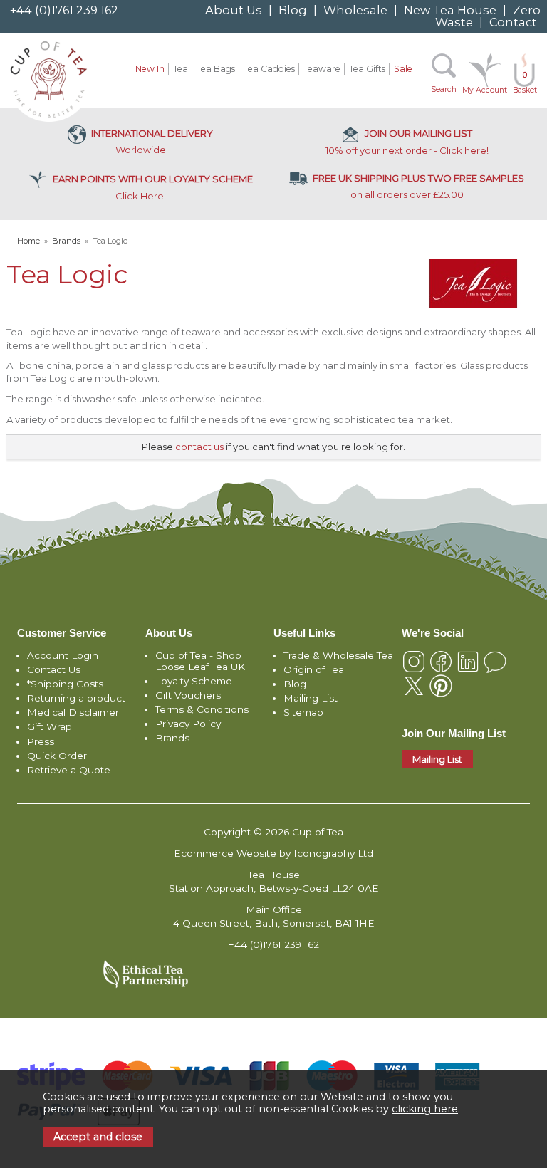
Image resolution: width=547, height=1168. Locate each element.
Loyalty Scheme (193, 681)
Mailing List (310, 698)
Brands (172, 738)
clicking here (425, 1108)
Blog (292, 10)
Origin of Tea (313, 669)
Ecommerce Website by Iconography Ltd (273, 853)
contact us (199, 446)
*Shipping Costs (65, 683)
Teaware (321, 68)
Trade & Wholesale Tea (338, 655)
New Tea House (450, 10)
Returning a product (76, 698)
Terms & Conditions (202, 709)
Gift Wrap (49, 726)
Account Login (62, 655)
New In (150, 68)
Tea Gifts (367, 68)
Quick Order (57, 755)
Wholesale (355, 10)
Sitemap (303, 712)
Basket (525, 83)
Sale (403, 68)
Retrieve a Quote (68, 770)
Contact (513, 22)
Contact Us (53, 669)
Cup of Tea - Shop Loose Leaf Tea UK (200, 661)
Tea (180, 68)
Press (40, 741)
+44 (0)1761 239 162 (64, 10)
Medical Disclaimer (73, 712)
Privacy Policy (188, 723)
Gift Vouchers (188, 695)
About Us (233, 10)
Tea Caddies (269, 68)
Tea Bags (216, 68)
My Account (484, 90)
